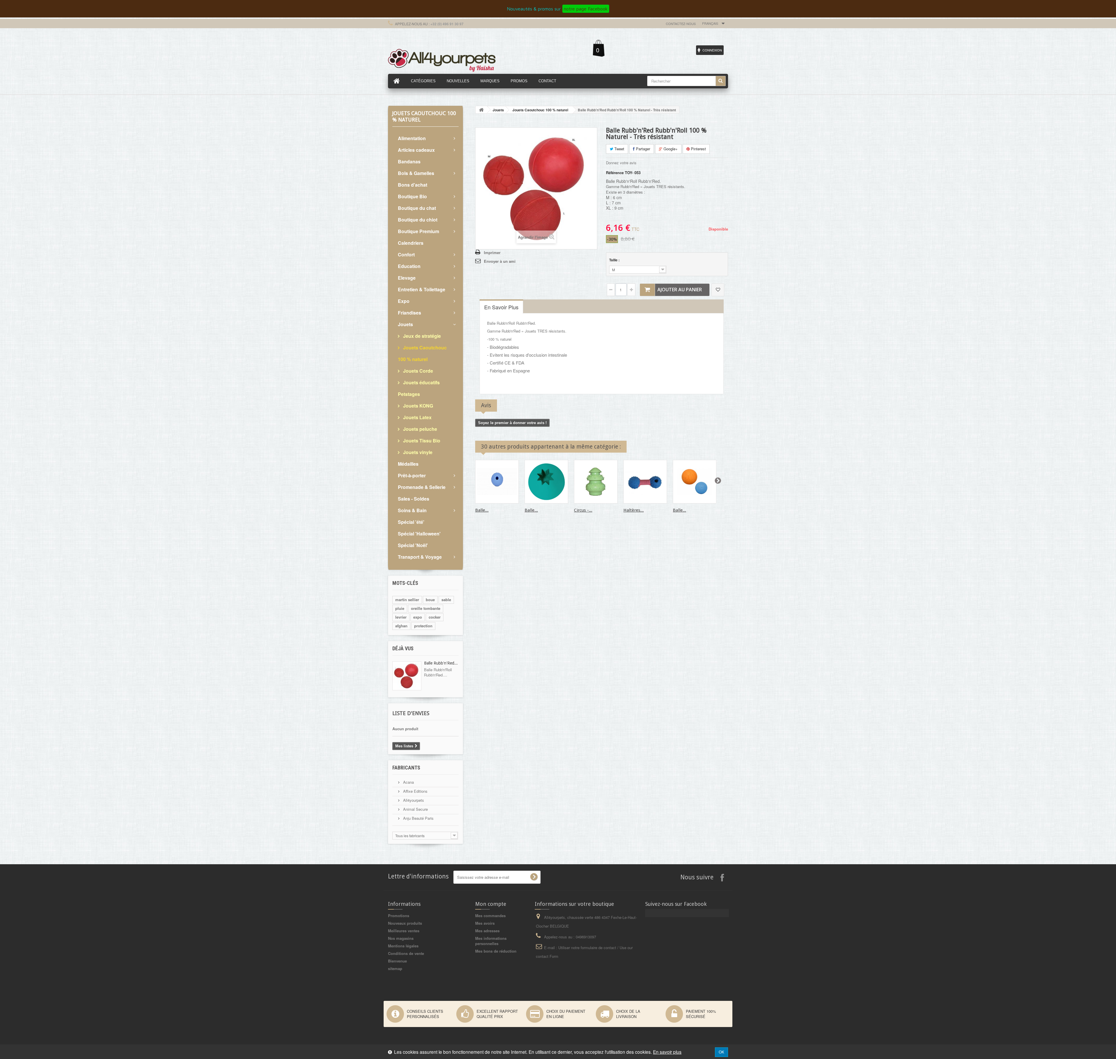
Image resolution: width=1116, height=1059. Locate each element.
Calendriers (410, 243)
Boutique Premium (418, 231)
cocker (435, 617)
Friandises (409, 312)
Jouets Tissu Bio (421, 440)
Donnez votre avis (621, 162)
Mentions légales (403, 946)
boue (430, 599)
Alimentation (412, 138)
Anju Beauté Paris (418, 818)
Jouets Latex (417, 417)
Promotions (398, 915)
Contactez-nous (681, 23)
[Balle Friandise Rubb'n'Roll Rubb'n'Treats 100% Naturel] (497, 481)
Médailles (408, 463)
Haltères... (633, 510)
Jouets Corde (417, 370)
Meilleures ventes (403, 930)
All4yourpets (413, 800)
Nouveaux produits (405, 923)
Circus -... (583, 510)
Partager (642, 148)
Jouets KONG (417, 405)
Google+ (670, 148)
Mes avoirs (485, 923)
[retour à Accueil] (481, 109)
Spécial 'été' (411, 522)
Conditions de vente (406, 953)
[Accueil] (396, 81)
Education (409, 266)
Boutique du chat (417, 208)
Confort (406, 254)
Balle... (482, 510)
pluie (399, 608)
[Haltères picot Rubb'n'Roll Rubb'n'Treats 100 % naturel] (645, 481)
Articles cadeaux (416, 150)
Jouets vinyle (417, 452)
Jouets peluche (419, 429)
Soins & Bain (412, 510)
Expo (403, 301)
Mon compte (490, 904)
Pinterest (698, 148)
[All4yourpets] (442, 59)
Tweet (618, 148)
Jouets (405, 324)
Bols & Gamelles (416, 173)
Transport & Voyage (420, 556)
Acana (408, 782)
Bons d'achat (412, 184)
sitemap (395, 968)
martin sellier (407, 599)
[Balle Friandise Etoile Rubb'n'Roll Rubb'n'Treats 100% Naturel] (546, 481)
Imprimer (492, 252)
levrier (401, 617)
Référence (615, 172)
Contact (547, 81)
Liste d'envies (410, 713)
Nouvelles (458, 81)
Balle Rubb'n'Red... (441, 663)
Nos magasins (401, 938)
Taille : (614, 259)
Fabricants (406, 768)
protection (423, 625)
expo (417, 617)
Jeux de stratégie (421, 336)
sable (446, 599)
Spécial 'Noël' (413, 545)
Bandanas (409, 161)
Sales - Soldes (413, 498)
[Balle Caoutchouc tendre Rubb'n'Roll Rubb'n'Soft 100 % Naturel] (694, 481)
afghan (401, 625)
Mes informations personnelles (491, 940)
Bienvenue (397, 961)
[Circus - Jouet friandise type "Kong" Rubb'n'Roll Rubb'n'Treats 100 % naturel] (596, 481)
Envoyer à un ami (500, 261)
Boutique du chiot (417, 219)
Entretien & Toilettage (421, 289)
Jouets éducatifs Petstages (419, 388)
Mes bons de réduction (495, 951)
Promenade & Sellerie (422, 487)
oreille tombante (425, 608)
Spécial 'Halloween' (419, 533)
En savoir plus (667, 1052)
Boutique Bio (412, 196)
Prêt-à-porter (412, 475)
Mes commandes (490, 915)
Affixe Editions (415, 791)
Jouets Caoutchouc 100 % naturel (422, 353)
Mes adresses (487, 930)
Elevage (407, 277)
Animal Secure (415, 809)
